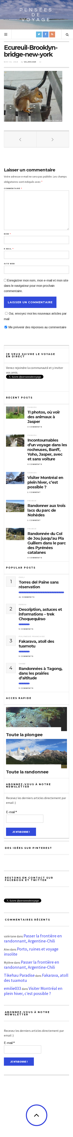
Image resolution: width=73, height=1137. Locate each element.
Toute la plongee (24, 734)
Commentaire (13, 188)
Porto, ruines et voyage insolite (31, 951)
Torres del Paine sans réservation (39, 584)
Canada (32, 407)
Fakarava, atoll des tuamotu (36, 643)
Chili (22, 577)
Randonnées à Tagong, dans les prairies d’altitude (40, 673)
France (31, 501)
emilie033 (12, 988)
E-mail (8, 249)
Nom (7, 234)
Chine (22, 664)
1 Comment (34, 492)
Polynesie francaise (32, 636)
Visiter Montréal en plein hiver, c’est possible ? (45, 482)
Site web (9, 264)
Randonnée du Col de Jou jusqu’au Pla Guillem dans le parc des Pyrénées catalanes (46, 543)
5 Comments (26, 629)
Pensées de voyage (36, 14)
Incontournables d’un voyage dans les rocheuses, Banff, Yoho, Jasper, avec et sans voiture (47, 449)
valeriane (30, 62)
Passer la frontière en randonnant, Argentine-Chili (33, 938)
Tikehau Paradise (19, 975)
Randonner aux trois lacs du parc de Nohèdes (46, 510)
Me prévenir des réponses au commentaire (37, 327)
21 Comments (27, 597)
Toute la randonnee (27, 772)
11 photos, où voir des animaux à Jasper (43, 417)
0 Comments (34, 427)
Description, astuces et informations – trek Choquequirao (40, 614)
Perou (22, 605)
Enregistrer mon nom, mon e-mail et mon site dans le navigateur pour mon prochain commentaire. (36, 286)
